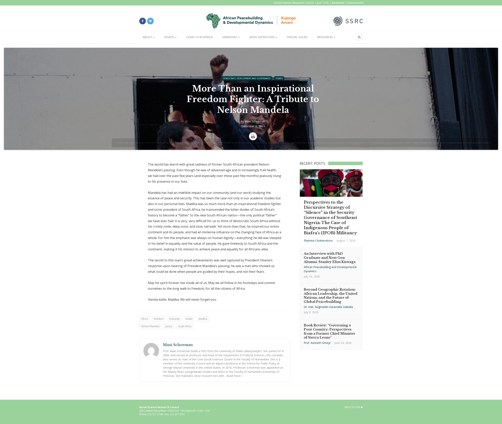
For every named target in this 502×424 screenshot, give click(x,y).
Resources (325, 37)
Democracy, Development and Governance (247, 78)
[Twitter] (150, 21)
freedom (159, 319)
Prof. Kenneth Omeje (317, 343)
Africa (144, 319)
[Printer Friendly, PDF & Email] (253, 136)
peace (168, 326)
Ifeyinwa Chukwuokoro (318, 240)
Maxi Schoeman (255, 121)
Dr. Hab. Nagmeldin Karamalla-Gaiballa (328, 307)
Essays (169, 37)
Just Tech (323, 3)
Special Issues (297, 37)
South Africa (184, 326)
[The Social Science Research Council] (348, 20)
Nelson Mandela (150, 326)
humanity (174, 319)
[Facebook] (142, 21)
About (147, 37)
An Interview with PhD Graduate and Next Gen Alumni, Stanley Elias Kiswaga (330, 258)
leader (189, 319)
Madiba (203, 319)
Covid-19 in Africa (199, 37)
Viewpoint (229, 37)
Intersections (355, 3)
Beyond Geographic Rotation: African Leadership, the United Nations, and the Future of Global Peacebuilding (330, 296)
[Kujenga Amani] (251, 20)
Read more (233, 376)
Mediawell (338, 3)
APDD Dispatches (262, 37)
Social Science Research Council (294, 3)
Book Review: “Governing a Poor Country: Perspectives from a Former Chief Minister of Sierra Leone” (329, 331)
